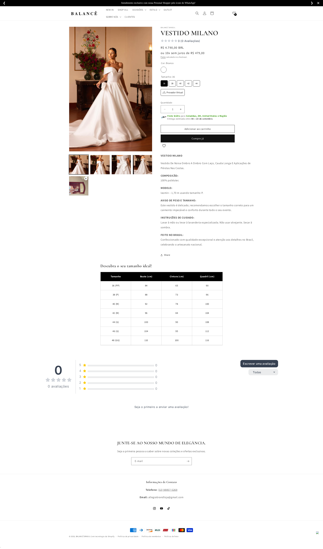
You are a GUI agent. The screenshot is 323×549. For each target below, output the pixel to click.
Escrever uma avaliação (259, 363)
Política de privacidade (128, 536)
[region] (161, 311)
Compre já (198, 138)
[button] (139, 9)
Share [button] (167, 254)
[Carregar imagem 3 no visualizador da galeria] (121, 164)
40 (180, 82)
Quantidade (166, 102)
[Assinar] (188, 461)
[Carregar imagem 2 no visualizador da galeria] (100, 164)
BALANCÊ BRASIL (83, 536)
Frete (163, 57)
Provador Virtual (175, 92)
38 (172, 82)
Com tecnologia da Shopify (103, 536)
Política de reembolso (151, 536)
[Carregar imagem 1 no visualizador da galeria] (78, 164)
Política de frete (171, 536)
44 (196, 82)
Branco (164, 70)
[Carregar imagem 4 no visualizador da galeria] (142, 164)
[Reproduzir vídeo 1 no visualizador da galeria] (78, 186)
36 (164, 82)
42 (188, 82)
